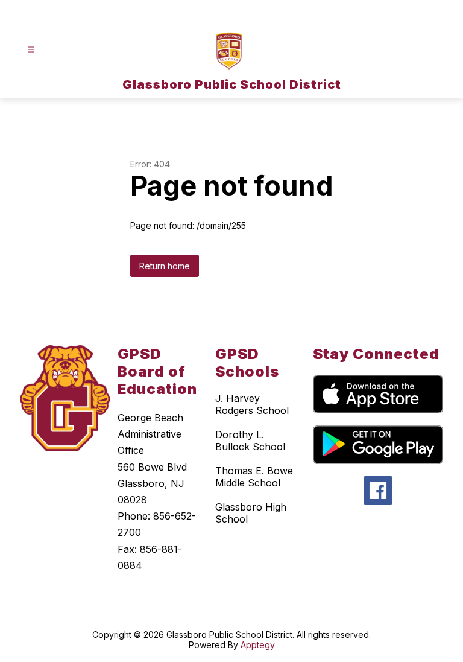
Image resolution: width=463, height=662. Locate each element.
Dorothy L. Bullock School (250, 440)
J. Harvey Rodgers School (252, 404)
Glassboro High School (250, 513)
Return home (164, 266)
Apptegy (258, 645)
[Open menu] (31, 50)
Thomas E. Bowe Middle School (254, 477)
